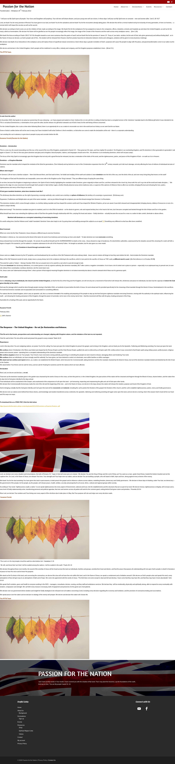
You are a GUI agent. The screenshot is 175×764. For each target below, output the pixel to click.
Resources (158, 7)
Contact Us (52, 760)
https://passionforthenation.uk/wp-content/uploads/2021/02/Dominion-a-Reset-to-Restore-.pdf (30, 406)
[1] (103, 221)
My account (21, 740)
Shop (20, 727)
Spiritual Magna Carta (26, 731)
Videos (21, 734)
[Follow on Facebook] (146, 708)
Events (149, 7)
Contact (169, 7)
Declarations (137, 7)
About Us (124, 7)
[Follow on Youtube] (139, 708)
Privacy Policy (22, 743)
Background (23, 713)
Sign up (21, 718)
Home (116, 7)
